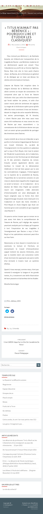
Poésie (5, 415)
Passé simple (7, 398)
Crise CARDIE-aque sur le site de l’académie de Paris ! (21, 342)
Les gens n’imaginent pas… (13, 424)
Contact (6, 507)
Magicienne (7, 384)
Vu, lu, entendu (13, 328)
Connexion (34, 509)
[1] (28, 56)
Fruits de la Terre (9, 406)
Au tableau (7, 411)
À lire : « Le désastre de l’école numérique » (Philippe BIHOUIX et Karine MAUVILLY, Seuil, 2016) (19, 463)
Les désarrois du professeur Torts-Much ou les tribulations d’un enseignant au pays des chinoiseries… (20, 442)
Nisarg (30, 505)
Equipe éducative (9, 389)
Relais (5, 402)
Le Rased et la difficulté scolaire (14, 380)
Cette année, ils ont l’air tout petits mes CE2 (19, 419)
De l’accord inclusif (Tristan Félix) (15, 450)
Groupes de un (8, 393)
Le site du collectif (9, 489)
